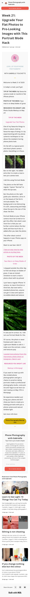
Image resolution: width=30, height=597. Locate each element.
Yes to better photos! (15, 8)
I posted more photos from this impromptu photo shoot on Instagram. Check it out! (15, 356)
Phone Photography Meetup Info (15, 421)
